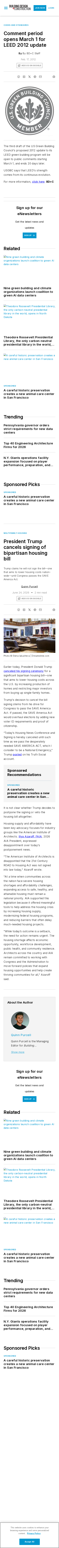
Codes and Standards (16, 25)
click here (38, 181)
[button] (6, 8)
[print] (53, 76)
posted (17, 754)
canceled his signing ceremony (24, 671)
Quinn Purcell (29, 586)
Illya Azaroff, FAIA (30, 836)
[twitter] (29, 76)
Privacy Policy (34, 1533)
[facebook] (18, 76)
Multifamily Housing (15, 533)
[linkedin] (24, 76)
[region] (29, 1535)
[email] (40, 76)
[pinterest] (34, 76)
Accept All (29, 1542)
